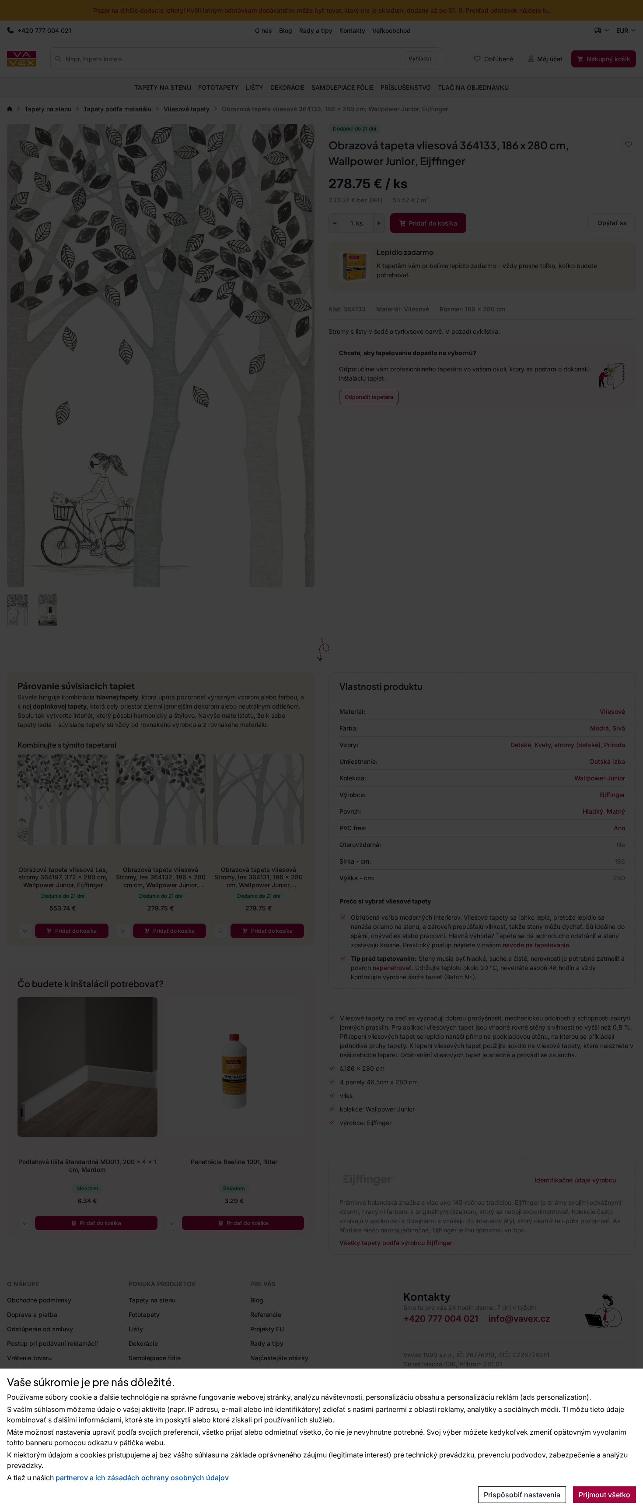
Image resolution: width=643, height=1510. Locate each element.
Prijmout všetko (604, 1494)
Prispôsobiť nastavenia (522, 1494)
